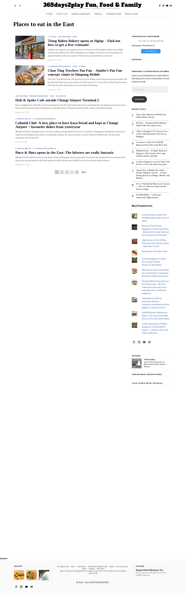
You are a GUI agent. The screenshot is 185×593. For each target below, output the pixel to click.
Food (74, 37)
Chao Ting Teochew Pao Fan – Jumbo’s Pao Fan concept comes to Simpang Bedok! (85, 72)
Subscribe (139, 99)
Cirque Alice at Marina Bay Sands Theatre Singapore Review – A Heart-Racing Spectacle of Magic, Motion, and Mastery (153, 174)
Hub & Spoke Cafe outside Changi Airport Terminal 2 (57, 100)
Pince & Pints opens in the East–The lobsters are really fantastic (64, 153)
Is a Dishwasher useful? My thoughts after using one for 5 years (155, 218)
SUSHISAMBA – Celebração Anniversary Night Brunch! (148, 196)
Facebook (137, 59)
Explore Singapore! (39, 96)
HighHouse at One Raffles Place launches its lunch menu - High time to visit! (155, 243)
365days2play (149, 359)
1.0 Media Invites (23, 119)
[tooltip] (159, 5)
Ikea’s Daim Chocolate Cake (154, 251)
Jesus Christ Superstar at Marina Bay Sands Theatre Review (151, 115)
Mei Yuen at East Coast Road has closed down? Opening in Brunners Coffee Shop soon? (155, 273)
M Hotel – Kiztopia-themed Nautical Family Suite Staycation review (151, 124)
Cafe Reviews (64, 37)
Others (82, 66)
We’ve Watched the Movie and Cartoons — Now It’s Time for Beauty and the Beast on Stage (153, 186)
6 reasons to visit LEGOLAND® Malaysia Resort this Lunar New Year (151, 143)
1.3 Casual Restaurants (59, 66)
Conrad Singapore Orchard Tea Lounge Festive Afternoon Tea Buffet (154, 262)
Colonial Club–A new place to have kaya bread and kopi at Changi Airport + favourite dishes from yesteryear (66, 125)
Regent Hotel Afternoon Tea (149, 570)
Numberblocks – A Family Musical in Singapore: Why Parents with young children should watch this (151, 153)
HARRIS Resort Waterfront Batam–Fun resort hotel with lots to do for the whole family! (155, 315)
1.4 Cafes (52, 37)
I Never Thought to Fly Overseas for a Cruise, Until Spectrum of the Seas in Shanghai (152, 134)
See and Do (61, 96)
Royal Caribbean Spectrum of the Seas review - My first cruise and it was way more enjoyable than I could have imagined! (155, 287)
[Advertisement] (151, 426)
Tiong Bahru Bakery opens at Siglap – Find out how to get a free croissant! (84, 43)
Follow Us (150, 51)
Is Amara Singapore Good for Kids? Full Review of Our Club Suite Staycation (153, 163)
